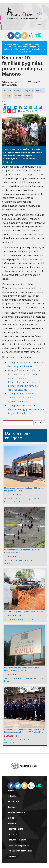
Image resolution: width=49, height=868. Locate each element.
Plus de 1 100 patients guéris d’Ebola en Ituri (23, 611)
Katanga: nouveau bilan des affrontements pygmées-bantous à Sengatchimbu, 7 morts (25, 409)
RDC (39, 619)
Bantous (7, 90)
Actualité (40, 90)
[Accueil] (24, 13)
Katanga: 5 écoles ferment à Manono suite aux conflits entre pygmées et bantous (24, 397)
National (28, 95)
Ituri (35, 619)
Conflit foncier (32, 678)
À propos (13, 834)
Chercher (39, 422)
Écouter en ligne (16, 828)
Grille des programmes (19, 845)
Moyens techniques (17, 839)
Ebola (19, 619)
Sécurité (17, 95)
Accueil (11, 790)
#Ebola (11, 818)
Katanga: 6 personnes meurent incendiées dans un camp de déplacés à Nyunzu (23, 385)
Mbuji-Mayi (23, 740)
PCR (29, 740)
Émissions (13, 801)
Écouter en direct (16, 812)
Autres (11, 823)
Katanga (18, 90)
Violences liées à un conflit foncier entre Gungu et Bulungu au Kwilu (21, 669)
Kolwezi (36, 499)
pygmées (29, 90)
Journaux (12, 807)
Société (7, 499)
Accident (34, 560)
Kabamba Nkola (24, 560)
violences (23, 678)
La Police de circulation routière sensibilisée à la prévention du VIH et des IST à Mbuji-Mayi (24, 730)
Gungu (41, 678)
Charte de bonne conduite (20, 850)
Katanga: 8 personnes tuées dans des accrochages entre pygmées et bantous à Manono (25, 374)
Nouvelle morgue (25, 499)
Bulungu (7, 681)
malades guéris (27, 619)
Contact (12, 856)
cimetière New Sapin (12, 501)
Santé (6, 619)
